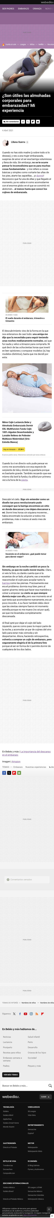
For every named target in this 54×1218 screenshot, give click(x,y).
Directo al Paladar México (13, 1199)
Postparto (7, 1047)
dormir (39, 175)
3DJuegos (32, 1111)
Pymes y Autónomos (36, 1169)
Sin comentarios (12, 122)
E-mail (38, 122)
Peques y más (34, 1066)
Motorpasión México (36, 1199)
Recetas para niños (12, 1052)
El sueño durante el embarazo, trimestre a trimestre (25, 319)
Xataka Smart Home (11, 1123)
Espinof (31, 1133)
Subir (43, 1097)
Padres (6, 1066)
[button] (19, 142)
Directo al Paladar (10, 1147)
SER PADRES (8, 8)
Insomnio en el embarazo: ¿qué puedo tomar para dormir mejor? (26, 555)
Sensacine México (35, 1191)
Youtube (25, 1013)
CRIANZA (37, 8)
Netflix (40, 44)
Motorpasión (33, 1147)
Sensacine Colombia (36, 1195)
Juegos (23, 44)
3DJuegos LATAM (35, 1187)
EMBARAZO (23, 8)
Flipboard (33, 122)
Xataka (6, 1111)
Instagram (31, 1013)
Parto (30, 1042)
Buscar (50, 1085)
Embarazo (18, 767)
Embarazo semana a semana (12, 1059)
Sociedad (32, 1058)
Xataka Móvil (8, 1115)
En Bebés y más (12, 315)
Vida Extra (32, 1115)
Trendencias (8, 1165)
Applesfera (7, 1119)
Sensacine (32, 1129)
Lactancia (7, 1042)
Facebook (23, 122)
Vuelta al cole (11, 44)
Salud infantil (34, 1037)
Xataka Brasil (8, 1191)
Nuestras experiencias (35, 767)
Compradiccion (9, 1173)
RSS (37, 1013)
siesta (24, 480)
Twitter (28, 122)
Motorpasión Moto (35, 1151)
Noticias (7, 1037)
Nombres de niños (29, 1003)
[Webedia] (47, 2)
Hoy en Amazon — (13, 449)
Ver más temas (11, 1075)
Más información (30, 1215)
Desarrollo (33, 1047)
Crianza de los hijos (37, 1052)
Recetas (50, 44)
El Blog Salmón (33, 1165)
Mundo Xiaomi (8, 1127)
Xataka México (9, 1187)
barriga (6, 583)
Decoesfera (7, 1169)
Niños (32, 44)
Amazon (16, 761)
